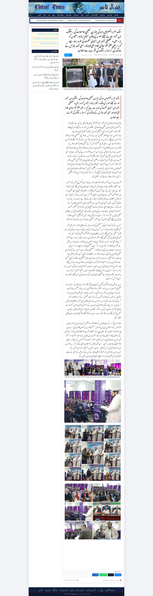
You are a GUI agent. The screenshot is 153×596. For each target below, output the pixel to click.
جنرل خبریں (102, 15)
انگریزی (39, 15)
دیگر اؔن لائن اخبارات (91, 590)
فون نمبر (71, 590)
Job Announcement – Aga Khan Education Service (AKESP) (96, 20)
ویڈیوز (53, 15)
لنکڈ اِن (94, 575)
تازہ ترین (118, 580)
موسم (49, 15)
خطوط (82, 15)
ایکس (110, 575)
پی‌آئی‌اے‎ (100, 590)
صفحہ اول (117, 15)
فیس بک (117, 575)
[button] (30, 15)
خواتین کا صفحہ (60, 15)
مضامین (87, 15)
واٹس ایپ (102, 575)
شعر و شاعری (75, 15)
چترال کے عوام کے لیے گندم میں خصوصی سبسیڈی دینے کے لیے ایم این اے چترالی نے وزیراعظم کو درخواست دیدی (46, 59)
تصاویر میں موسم (63, 590)
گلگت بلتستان (94, 15)
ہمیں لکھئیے (55, 590)
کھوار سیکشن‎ (68, 15)
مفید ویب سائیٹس (80, 590)
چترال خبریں (109, 15)
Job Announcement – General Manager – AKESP (34, 20)
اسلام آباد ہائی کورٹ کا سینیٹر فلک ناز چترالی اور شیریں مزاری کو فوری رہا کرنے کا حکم (46, 76)
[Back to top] (3, 593)
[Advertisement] (92, 556)
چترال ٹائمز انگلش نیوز (109, 590)
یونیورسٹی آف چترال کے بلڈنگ (70, 580)
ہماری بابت (48, 590)
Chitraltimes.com (74, 594)
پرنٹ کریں (67, 55)
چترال (44, 15)
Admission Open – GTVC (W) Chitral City (64, 20)
